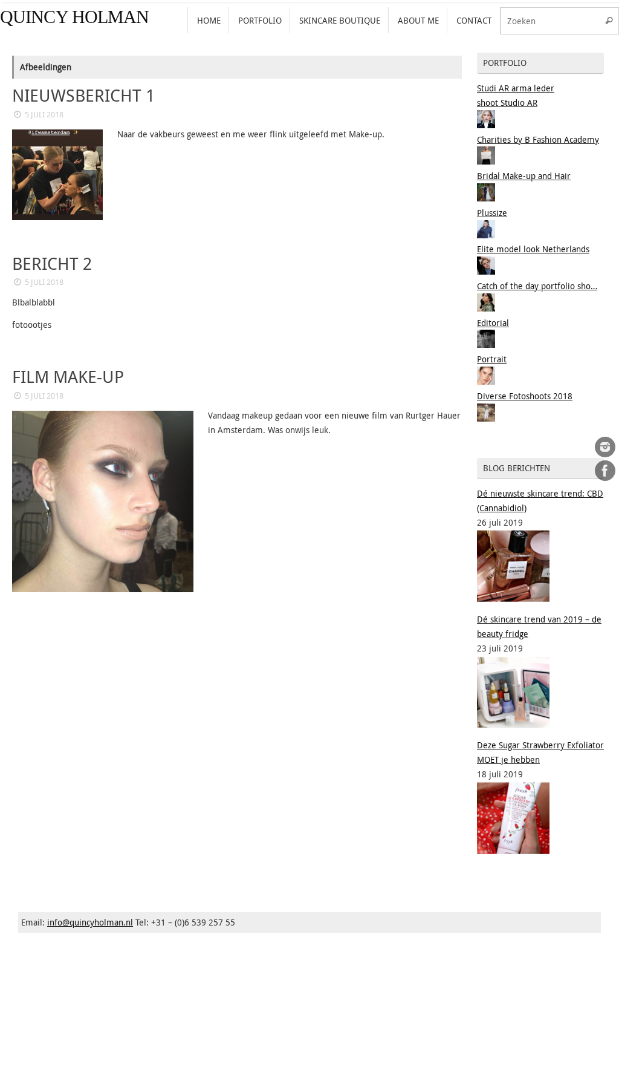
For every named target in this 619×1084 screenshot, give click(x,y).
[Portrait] (486, 381)
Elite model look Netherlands (533, 249)
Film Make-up (68, 376)
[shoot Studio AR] (486, 125)
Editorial (493, 322)
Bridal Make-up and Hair (524, 175)
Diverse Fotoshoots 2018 (524, 396)
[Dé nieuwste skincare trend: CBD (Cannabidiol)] (513, 598)
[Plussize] (486, 235)
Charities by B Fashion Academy (538, 139)
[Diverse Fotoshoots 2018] (486, 418)
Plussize (492, 212)
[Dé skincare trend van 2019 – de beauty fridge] (513, 724)
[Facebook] (605, 470)
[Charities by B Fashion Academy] (486, 161)
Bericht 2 (52, 263)
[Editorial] (486, 344)
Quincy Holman (74, 17)
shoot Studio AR (507, 102)
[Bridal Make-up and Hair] (486, 198)
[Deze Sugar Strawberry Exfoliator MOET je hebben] (513, 851)
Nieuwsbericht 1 (83, 95)
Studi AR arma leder (515, 88)
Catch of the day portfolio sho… (537, 286)
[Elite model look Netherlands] (486, 271)
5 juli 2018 (44, 114)
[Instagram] (605, 447)
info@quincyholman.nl (90, 922)
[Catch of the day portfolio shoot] (486, 308)
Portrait (492, 359)
